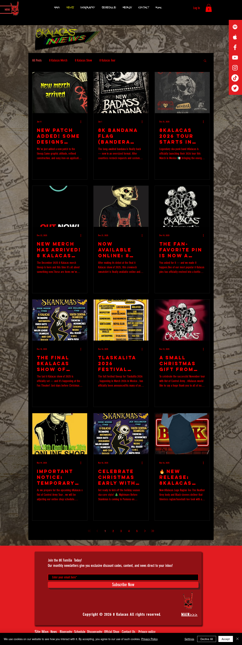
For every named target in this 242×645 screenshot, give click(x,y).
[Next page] (144, 531)
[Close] (237, 639)
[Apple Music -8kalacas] (235, 37)
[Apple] (187, 600)
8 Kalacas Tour (107, 60)
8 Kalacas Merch (58, 60)
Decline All (206, 639)
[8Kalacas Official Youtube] (235, 57)
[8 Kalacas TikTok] (235, 78)
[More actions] (82, 121)
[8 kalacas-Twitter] (235, 88)
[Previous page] (97, 531)
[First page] (89, 531)
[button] (14, 8)
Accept (226, 639)
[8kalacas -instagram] (235, 67)
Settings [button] (189, 639)
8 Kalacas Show (83, 60)
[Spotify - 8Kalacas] (235, 26)
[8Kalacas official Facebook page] (235, 47)
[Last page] (152, 531)
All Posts (37, 60)
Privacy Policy (149, 639)
